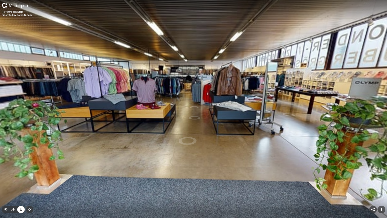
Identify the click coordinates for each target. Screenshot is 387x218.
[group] (13, 209)
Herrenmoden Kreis (12, 11)
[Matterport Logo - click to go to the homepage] (15, 5)
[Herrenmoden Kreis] (193, 109)
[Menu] (381, 209)
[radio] (5, 209)
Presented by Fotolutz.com (17, 15)
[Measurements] (29, 209)
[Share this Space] (373, 209)
